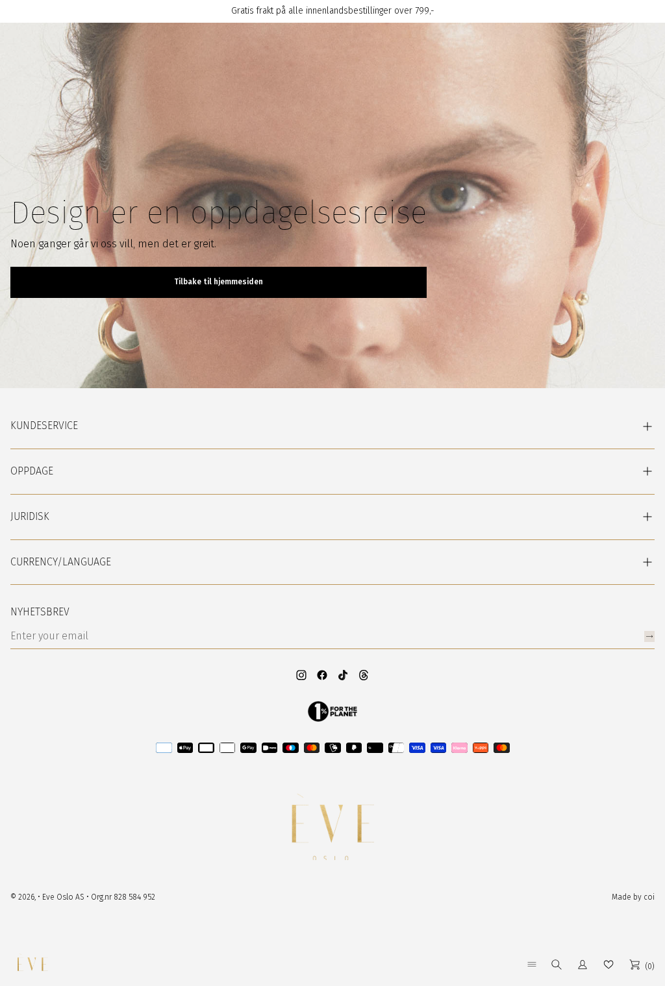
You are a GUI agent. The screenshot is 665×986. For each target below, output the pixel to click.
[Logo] (32, 964)
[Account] (582, 964)
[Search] (556, 964)
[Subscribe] (649, 636)
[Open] (531, 964)
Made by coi (633, 897)
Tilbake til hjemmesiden (218, 281)
